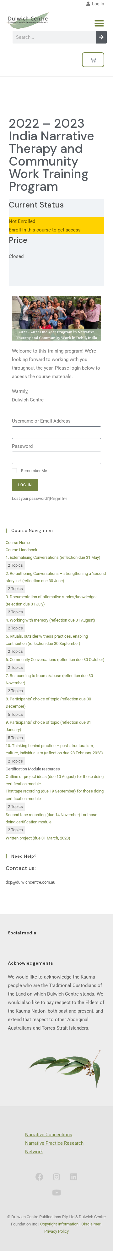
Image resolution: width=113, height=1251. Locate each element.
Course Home (18, 542)
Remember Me (33, 470)
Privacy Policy (56, 1231)
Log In (97, 3)
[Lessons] (33, 544)
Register (58, 498)
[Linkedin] (74, 1177)
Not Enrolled (22, 221)
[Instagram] (56, 1177)
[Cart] (93, 59)
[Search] (101, 37)
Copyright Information (59, 1224)
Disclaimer (90, 1224)
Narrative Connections (48, 1134)
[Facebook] (39, 1177)
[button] (99, 23)
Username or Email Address (41, 421)
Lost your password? (30, 498)
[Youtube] (56, 1193)
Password (22, 446)
